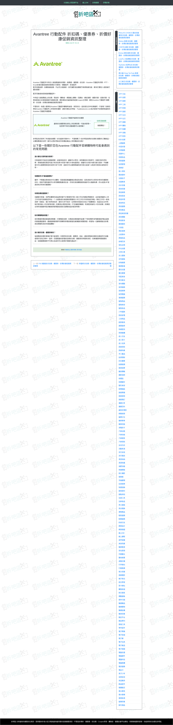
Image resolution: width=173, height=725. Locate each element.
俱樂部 (121, 168)
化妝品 (121, 227)
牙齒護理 (122, 480)
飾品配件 (122, 684)
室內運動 (122, 284)
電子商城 (122, 635)
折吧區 (13, 721)
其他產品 (122, 210)
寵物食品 (122, 308)
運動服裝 (122, 596)
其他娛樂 (122, 192)
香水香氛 (122, 691)
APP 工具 (122, 104)
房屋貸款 (122, 347)
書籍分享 (122, 403)
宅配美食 (122, 276)
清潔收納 (122, 459)
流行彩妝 (122, 452)
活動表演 (122, 449)
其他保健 (122, 189)
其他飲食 (122, 220)
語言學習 (122, 582)
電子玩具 (122, 642)
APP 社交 (122, 118)
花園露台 (122, 554)
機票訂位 (122, 417)
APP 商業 (122, 97)
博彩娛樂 (122, 231)
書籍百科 (122, 406)
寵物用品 (122, 301)
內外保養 (122, 185)
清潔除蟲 (122, 463)
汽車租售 (122, 438)
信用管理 (122, 164)
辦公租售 (122, 593)
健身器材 (122, 175)
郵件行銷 (122, 600)
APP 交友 (122, 94)
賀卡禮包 (122, 586)
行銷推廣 (122, 568)
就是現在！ (102, 125)
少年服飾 (122, 312)
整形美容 (122, 385)
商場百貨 (122, 241)
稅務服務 (122, 519)
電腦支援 (122, 652)
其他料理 (122, 199)
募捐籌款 (122, 224)
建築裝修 (122, 326)
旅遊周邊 (122, 392)
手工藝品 (122, 354)
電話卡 (121, 670)
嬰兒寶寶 (122, 273)
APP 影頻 (122, 108)
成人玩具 (122, 343)
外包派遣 (122, 248)
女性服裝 (122, 259)
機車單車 (122, 421)
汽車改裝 (122, 435)
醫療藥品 (122, 603)
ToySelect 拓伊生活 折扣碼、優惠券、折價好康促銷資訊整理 (129, 67)
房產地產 (122, 350)
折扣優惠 (122, 361)
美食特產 (122, 543)
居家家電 (122, 315)
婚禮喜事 (122, 266)
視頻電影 (122, 575)
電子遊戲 (122, 649)
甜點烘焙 (122, 494)
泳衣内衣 (122, 445)
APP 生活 (122, 115)
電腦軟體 (122, 663)
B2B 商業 (122, 140)
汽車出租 (122, 431)
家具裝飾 (122, 287)
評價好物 (106, 3)
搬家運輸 (122, 371)
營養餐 (121, 477)
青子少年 (122, 673)
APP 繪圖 (122, 122)
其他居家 (122, 196)
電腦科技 (122, 659)
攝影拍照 (122, 375)
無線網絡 (122, 470)
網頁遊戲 (122, 529)
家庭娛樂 (122, 291)
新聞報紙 (122, 389)
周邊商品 (67, 249)
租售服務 (122, 515)
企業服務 (122, 150)
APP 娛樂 (122, 101)
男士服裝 (122, 505)
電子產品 (79, 249)
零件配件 (122, 628)
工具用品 (122, 319)
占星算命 (122, 234)
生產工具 (122, 498)
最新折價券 (73, 249)
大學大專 (122, 252)
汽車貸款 (122, 442)
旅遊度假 (122, 396)
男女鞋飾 (122, 508)
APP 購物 (122, 125)
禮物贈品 (122, 512)
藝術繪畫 (122, 558)
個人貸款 (122, 171)
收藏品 (121, 378)
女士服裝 (122, 255)
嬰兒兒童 (122, 269)
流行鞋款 (122, 456)
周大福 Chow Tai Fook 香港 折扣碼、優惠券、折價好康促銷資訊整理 (129, 75)
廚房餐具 (122, 322)
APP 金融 (122, 132)
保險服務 (122, 161)
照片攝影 (122, 473)
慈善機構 (122, 333)
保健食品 (122, 157)
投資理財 (122, 357)
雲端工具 (122, 624)
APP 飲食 (122, 136)
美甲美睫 (122, 540)
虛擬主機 (122, 561)
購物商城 (122, 589)
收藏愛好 (122, 382)
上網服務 (122, 143)
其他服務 (122, 206)
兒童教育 (122, 182)
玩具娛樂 (122, 484)
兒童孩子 (122, 178)
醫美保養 (122, 614)
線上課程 (122, 536)
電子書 (121, 638)
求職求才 (122, 428)
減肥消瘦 (122, 466)
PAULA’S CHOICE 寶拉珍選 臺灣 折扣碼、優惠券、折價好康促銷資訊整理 (129, 35)
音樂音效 (122, 677)
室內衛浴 (122, 280)
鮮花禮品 (122, 705)
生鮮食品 (122, 501)
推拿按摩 (122, 368)
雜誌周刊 (122, 621)
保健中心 (122, 154)
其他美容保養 (123, 213)
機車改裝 (122, 424)
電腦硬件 (122, 656)
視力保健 (122, 572)
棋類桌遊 (122, 413)
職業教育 (122, 547)
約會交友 (122, 522)
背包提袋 (122, 550)
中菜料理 (122, 147)
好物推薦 (95, 3)
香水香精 (122, 694)
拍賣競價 (122, 364)
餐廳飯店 (122, 687)
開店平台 (122, 617)
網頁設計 (122, 526)
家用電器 (122, 294)
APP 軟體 (122, 129)
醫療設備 (122, 610)
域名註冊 (122, 245)
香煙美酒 (122, 698)
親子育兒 (122, 579)
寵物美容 (122, 305)
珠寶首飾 (122, 487)
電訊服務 (122, 666)
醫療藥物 (122, 607)
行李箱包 (122, 565)
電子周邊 (122, 631)
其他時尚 (122, 203)
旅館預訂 (122, 399)
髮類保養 (122, 702)
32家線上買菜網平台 (71, 3)
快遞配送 (122, 329)
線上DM (85, 3)
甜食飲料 (122, 491)
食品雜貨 (122, 680)
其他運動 (122, 217)
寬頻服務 (122, 298)
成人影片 (122, 340)
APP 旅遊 (122, 111)
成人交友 (122, 336)
